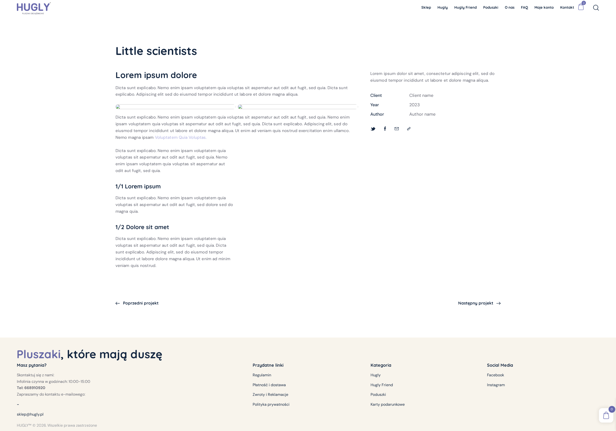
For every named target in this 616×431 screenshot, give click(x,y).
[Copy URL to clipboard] (409, 128)
